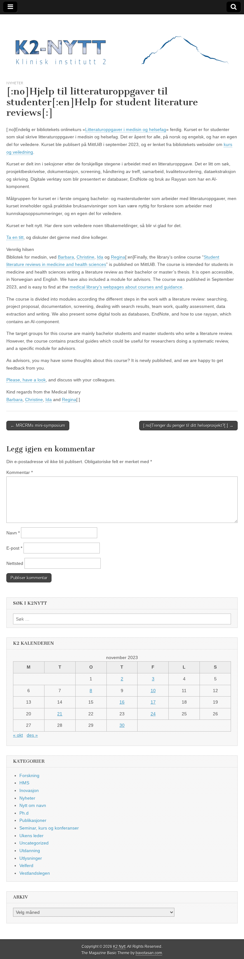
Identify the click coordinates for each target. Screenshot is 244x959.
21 (59, 713)
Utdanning (29, 850)
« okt (18, 735)
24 (153, 713)
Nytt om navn (32, 805)
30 (122, 725)
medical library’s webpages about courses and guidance (126, 286)
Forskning (29, 775)
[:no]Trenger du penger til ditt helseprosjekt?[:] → (188, 425)
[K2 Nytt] (122, 42)
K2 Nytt (119, 946)
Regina (118, 257)
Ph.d (24, 813)
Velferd (26, 865)
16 (122, 702)
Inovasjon (29, 790)
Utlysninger (30, 858)
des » (32, 735)
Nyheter (14, 83)
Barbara (66, 257)
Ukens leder (31, 835)
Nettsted (14, 563)
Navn (13, 532)
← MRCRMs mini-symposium (37, 425)
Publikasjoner (32, 820)
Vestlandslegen (34, 873)
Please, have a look (26, 379)
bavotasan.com (149, 953)
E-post (14, 548)
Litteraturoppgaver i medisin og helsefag (125, 129)
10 (153, 690)
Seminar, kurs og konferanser (49, 827)
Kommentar (19, 472)
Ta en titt (15, 237)
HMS (24, 782)
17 (153, 702)
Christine (85, 257)
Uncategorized (34, 842)
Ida (100, 257)
